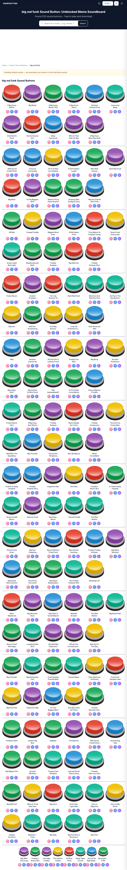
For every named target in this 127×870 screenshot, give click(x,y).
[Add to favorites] (7, 111)
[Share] (12, 111)
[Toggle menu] (122, 3)
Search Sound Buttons (18, 65)
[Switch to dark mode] (116, 3)
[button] (12, 94)
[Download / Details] (16, 111)
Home (4, 65)
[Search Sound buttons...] (99, 3)
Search (83, 23)
